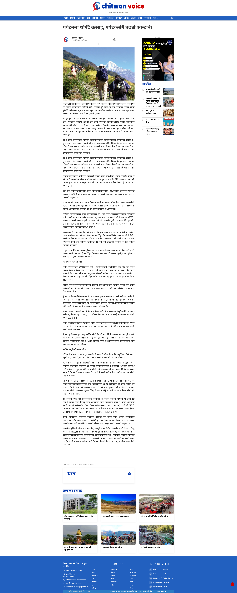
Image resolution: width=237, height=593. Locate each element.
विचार (131, 579)
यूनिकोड (88, 591)
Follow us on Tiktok (160, 587)
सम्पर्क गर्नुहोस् (82, 591)
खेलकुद (126, 18)
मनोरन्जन (110, 18)
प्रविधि (140, 18)
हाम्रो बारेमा (75, 591)
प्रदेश (88, 18)
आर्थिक (102, 18)
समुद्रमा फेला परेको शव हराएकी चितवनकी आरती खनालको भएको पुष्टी (154, 102)
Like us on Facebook (160, 570)
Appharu (164, 591)
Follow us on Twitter (160, 574)
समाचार (72, 18)
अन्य (154, 18)
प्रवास (131, 569)
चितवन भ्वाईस (77, 38)
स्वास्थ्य (133, 18)
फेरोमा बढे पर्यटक (112, 547)
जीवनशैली (147, 18)
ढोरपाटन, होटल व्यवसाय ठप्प (116, 516)
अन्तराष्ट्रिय (119, 18)
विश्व (131, 585)
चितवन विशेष (81, 18)
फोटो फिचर (133, 572)
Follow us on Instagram (161, 582)
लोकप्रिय (146, 84)
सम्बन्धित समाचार (72, 490)
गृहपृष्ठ (66, 18)
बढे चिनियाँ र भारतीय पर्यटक (154, 516)
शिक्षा (131, 588)
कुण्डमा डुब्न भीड (150, 547)
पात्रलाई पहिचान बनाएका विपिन (152, 131)
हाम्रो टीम (70, 591)
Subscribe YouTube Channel (163, 578)
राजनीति (95, 18)
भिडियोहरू (133, 575)
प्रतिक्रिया (71, 473)
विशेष (131, 582)
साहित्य (113, 585)
